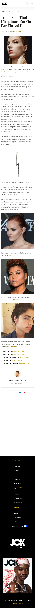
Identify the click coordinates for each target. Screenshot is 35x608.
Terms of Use (17, 483)
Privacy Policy (17, 513)
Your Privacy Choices (17, 526)
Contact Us (17, 470)
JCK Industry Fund (17, 498)
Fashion (15, 11)
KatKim (3, 72)
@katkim (12, 255)
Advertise (17, 475)
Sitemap (17, 479)
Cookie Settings (17, 522)
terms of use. (18, 603)
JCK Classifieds (17, 503)
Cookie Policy (17, 517)
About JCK (17, 466)
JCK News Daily (19, 351)
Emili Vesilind (16, 31)
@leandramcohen (12, 347)
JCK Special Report (20, 354)
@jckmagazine (24, 357)
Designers (5, 11)
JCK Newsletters (17, 494)
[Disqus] (17, 422)
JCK (4, 4)
